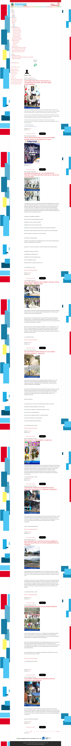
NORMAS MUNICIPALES (14, 69)
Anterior (31, 731)
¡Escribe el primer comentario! (30, 133)
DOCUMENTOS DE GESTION (15, 70)
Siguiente (58, 731)
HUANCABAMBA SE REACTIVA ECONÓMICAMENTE (40, 606)
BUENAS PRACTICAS (14, 72)
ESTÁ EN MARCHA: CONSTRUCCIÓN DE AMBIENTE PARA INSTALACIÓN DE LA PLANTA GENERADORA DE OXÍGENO (41, 542)
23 (50, 731)
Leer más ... (42, 133)
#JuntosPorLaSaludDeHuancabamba (30, 529)
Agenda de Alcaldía (14, 73)
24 (52, 731)
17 (36, 731)
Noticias (30, 128)
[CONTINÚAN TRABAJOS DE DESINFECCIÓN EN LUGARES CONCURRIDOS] (32, 693)
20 (43, 731)
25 (54, 731)
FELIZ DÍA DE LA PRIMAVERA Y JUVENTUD (38, 440)
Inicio (27, 731)
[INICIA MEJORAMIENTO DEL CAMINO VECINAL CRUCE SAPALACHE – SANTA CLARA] (32, 296)
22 (47, 731)
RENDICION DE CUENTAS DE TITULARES (17, 79)
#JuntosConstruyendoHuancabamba (30, 126)
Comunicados (14, 75)
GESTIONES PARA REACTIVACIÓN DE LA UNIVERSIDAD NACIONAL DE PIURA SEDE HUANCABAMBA (37, 82)
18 (38, 731)
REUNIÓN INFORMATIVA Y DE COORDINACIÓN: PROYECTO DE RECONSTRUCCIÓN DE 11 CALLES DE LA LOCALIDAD (41, 175)
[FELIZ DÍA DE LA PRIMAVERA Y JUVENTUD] (32, 452)
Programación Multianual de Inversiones (16, 82)
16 (34, 731)
